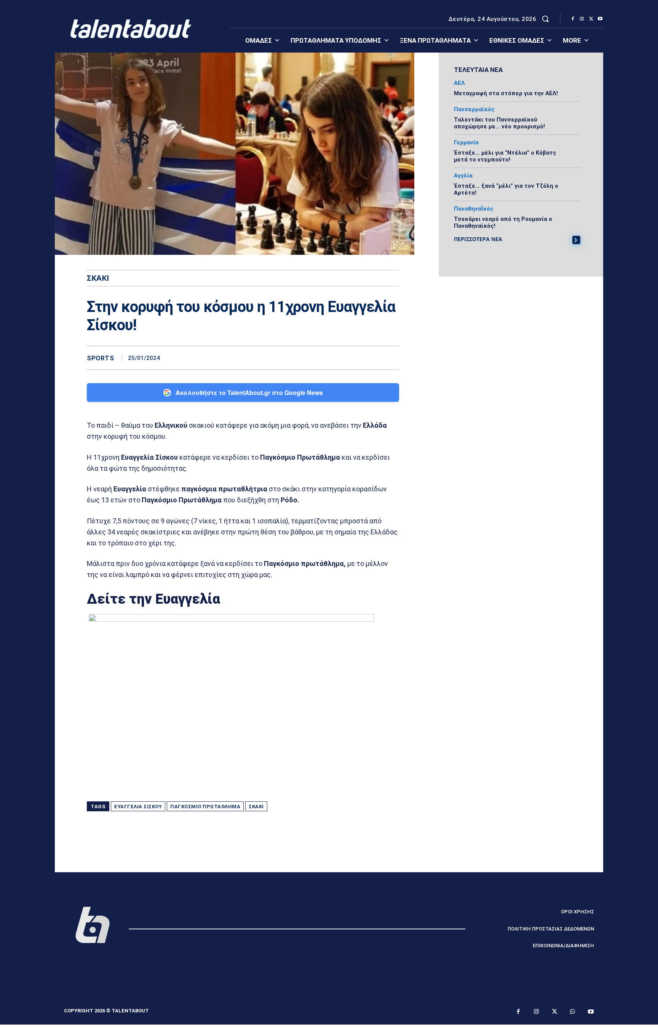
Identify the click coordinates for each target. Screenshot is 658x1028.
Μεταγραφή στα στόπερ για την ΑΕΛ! (506, 93)
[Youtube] (600, 19)
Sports (100, 358)
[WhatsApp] (391, 357)
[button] (545, 19)
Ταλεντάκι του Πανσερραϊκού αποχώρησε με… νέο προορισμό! (499, 123)
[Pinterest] (374, 357)
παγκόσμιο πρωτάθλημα (205, 806)
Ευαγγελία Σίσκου (138, 806)
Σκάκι (256, 806)
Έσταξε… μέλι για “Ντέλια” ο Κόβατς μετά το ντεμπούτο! (505, 156)
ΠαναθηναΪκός (474, 209)
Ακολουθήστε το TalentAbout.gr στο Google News (249, 392)
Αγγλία (463, 176)
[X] (591, 19)
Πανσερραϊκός (474, 109)
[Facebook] (572, 19)
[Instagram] (581, 19)
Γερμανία (466, 142)
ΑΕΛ (459, 83)
